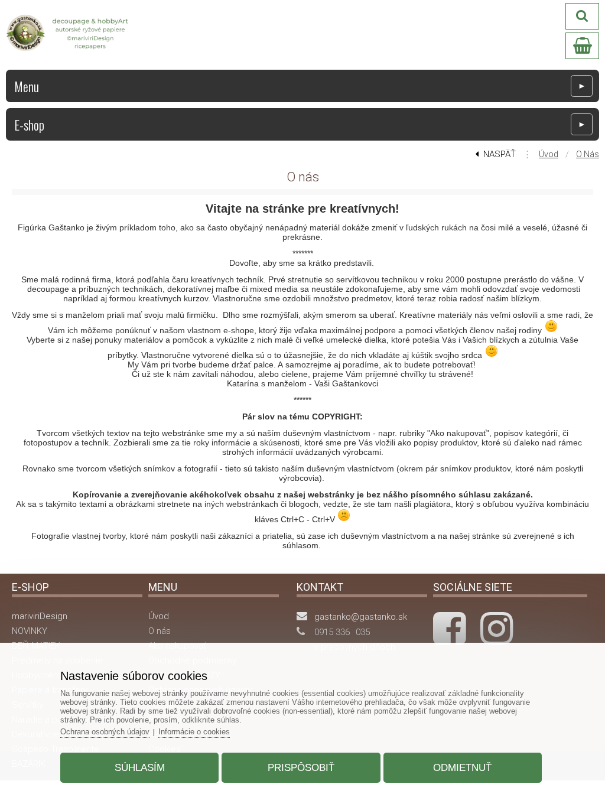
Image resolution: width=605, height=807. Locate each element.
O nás (587, 154)
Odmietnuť (462, 767)
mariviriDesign (39, 616)
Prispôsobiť (301, 767)
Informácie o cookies (194, 731)
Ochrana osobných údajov (104, 731)
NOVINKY (29, 631)
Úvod (548, 154)
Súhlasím (140, 767)
